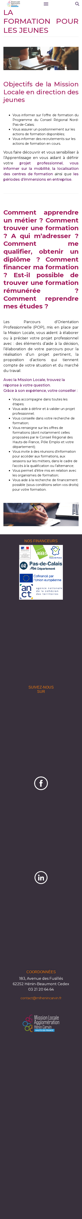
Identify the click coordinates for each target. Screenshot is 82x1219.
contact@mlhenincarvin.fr (41, 998)
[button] (46, 4)
